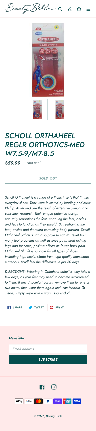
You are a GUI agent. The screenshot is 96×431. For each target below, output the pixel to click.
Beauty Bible (54, 416)
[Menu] (88, 9)
